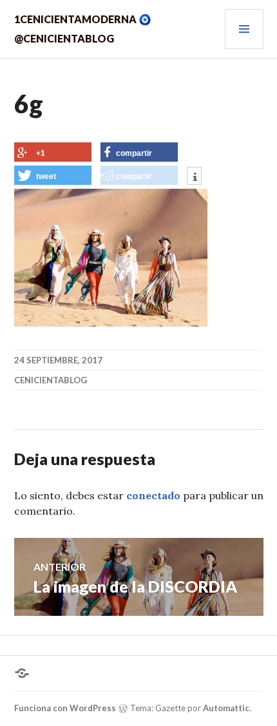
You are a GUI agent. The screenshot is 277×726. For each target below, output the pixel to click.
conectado (153, 495)
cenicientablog (50, 380)
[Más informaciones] (194, 177)
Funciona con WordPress (65, 708)
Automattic (226, 708)
